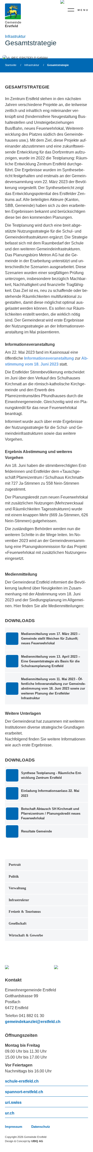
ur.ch (9, 1113)
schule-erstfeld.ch (22, 1081)
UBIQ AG (37, 1141)
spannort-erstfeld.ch (24, 1092)
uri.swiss (13, 1103)
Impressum (13, 1127)
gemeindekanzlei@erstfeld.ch (33, 1022)
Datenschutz (40, 1127)
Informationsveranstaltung (49, 358)
